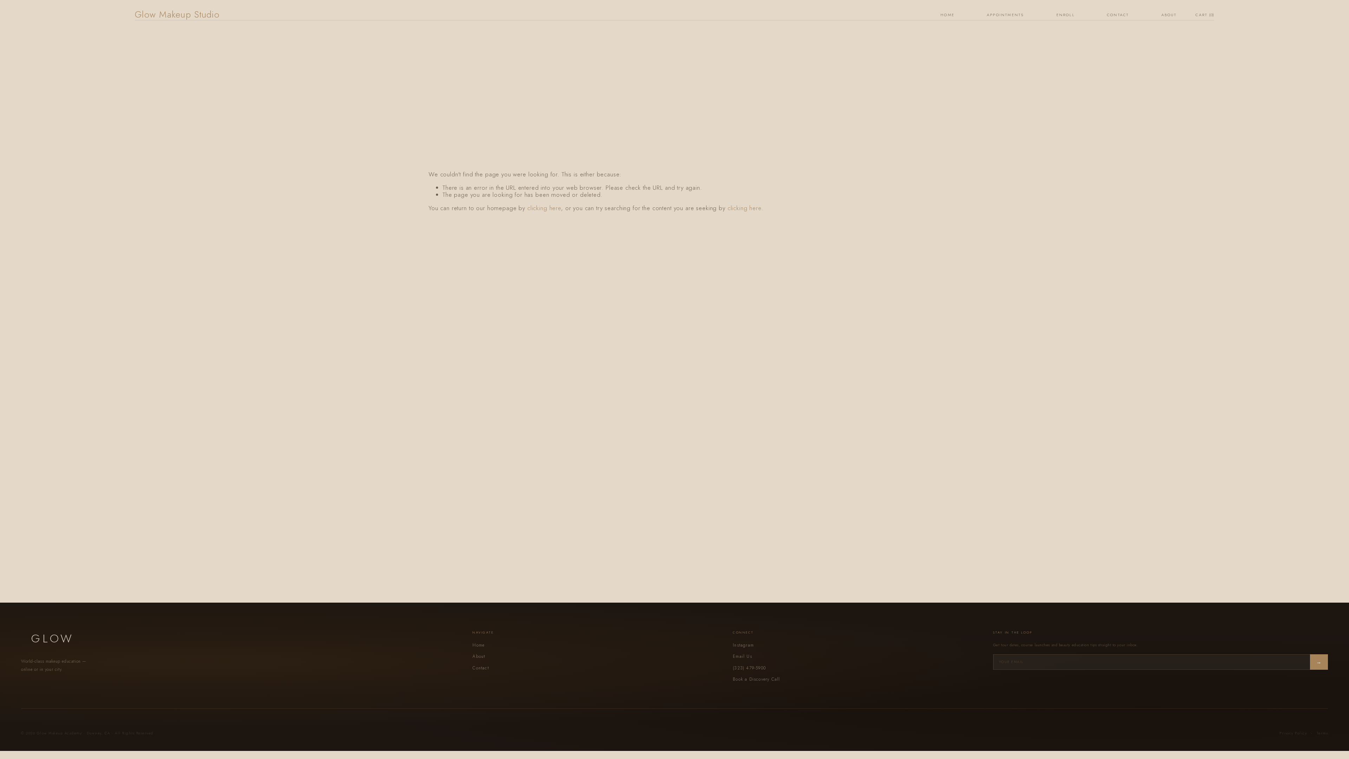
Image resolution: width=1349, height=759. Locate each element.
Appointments (1005, 15)
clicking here (544, 208)
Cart (1204, 15)
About (1169, 15)
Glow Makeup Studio (177, 14)
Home (947, 15)
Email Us (742, 656)
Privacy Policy (1293, 733)
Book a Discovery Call (756, 679)
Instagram (743, 645)
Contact (1118, 15)
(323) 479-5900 (749, 668)
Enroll (1065, 15)
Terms (1322, 733)
